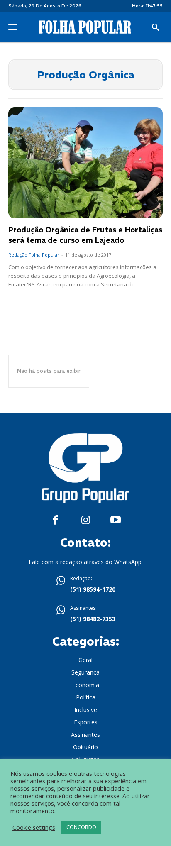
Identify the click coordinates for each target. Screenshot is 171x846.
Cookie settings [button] (33, 827)
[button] (156, 28)
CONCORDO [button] (81, 827)
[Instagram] (86, 520)
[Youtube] (116, 520)
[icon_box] (85, 584)
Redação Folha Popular (33, 255)
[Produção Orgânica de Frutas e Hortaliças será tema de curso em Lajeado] (85, 162)
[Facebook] (55, 520)
